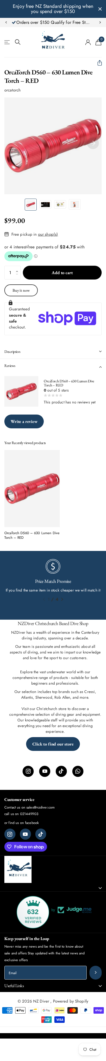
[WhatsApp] (77, 771)
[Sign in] (88, 42)
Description (12, 351)
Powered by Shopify (71, 1001)
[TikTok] (61, 771)
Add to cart (62, 272)
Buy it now (21, 290)
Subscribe (95, 973)
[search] (17, 42)
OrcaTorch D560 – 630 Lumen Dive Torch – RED (32, 535)
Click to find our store (52, 744)
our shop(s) (48, 234)
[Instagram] (28, 771)
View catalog (7, 42)
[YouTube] (44, 771)
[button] (6, 22)
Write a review (24, 421)
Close (100, 9)
